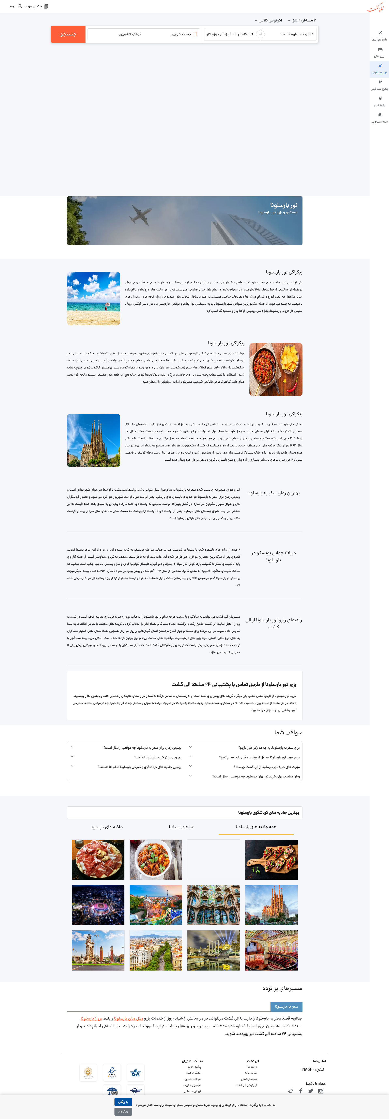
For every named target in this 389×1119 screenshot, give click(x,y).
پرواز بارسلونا (91, 1019)
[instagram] (320, 1091)
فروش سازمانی (192, 1092)
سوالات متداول (192, 1079)
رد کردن (123, 1111)
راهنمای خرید (193, 1073)
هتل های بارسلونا (128, 1019)
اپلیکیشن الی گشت (246, 1085)
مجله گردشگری (248, 1079)
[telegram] (290, 1091)
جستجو (68, 34)
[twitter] (310, 1091)
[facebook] (300, 1091)
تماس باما (251, 1073)
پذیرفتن (123, 1102)
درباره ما (252, 1067)
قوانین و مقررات (192, 1085)
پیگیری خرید (194, 1067)
